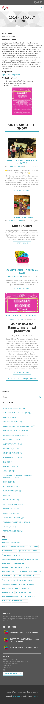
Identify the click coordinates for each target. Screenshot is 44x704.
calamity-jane (22, 563)
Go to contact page (13, 674)
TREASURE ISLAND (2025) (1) (13, 531)
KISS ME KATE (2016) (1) (11, 486)
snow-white (9, 592)
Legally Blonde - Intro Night (22, 316)
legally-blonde (10, 584)
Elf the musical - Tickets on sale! (24, 648)
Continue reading (22, 190)
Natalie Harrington (15, 166)
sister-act (8, 588)
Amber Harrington (15, 276)
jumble (28, 576)
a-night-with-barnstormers (15, 547)
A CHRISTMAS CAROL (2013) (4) (14, 408)
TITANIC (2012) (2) (9, 526)
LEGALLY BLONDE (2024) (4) (12, 491)
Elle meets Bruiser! (22, 217)
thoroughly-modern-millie (15, 597)
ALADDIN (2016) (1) (9, 417)
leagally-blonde (25, 580)
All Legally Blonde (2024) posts (23, 379)
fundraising (36, 572)
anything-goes (10, 551)
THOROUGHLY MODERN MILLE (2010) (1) (16, 522)
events (24, 572)
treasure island (21, 601)
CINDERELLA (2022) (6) (11, 448)
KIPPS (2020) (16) (9, 482)
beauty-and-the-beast (13, 555)
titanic (7, 601)
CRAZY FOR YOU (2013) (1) (12, 453)
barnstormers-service (29, 551)
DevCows (35, 696)
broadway (8, 563)
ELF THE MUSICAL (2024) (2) (12, 457)
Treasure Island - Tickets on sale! (24, 632)
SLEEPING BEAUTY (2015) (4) (13, 504)
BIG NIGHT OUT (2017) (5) (11, 440)
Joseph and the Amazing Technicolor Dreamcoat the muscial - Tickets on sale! (25, 640)
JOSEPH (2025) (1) (9, 471)
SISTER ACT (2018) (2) (11, 500)
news (22, 584)
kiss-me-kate (9, 580)
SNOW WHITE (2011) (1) (11, 509)
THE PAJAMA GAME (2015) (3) (13, 518)
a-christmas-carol (12, 542)
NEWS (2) (6, 495)
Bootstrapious (17, 696)
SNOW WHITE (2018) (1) (11, 513)
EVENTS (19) (7, 462)
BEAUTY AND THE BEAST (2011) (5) (15, 431)
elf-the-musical (11, 572)
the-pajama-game (24, 592)
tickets (33, 597)
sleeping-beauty (24, 588)
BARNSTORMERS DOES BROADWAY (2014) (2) (19, 426)
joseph (18, 576)
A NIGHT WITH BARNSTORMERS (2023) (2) (17, 413)
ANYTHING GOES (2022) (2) (12, 422)
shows (31, 584)
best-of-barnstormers (13, 559)
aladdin (34, 547)
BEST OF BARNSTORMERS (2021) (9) (16, 435)
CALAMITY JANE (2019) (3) (12, 444)
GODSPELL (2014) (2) (10, 466)
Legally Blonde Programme (11, 75)
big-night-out (32, 559)
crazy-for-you (23, 567)
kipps (37, 576)
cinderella (8, 567)
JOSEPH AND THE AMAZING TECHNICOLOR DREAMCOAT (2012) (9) (17, 476)
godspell (8, 576)
